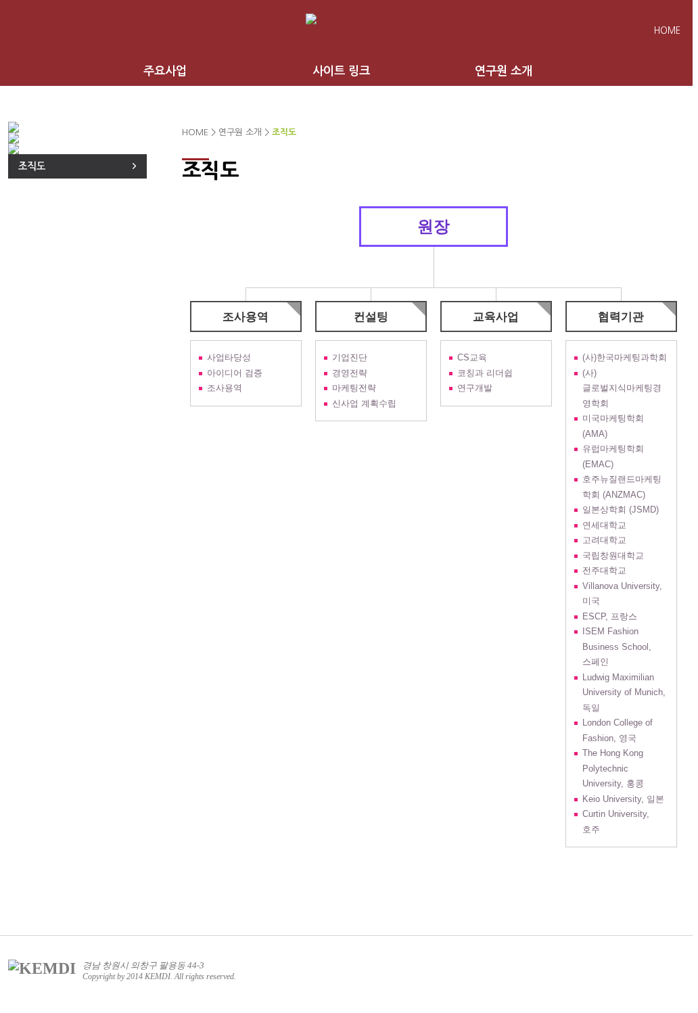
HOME (667, 30)
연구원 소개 (503, 71)
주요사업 (165, 71)
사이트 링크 (341, 71)
